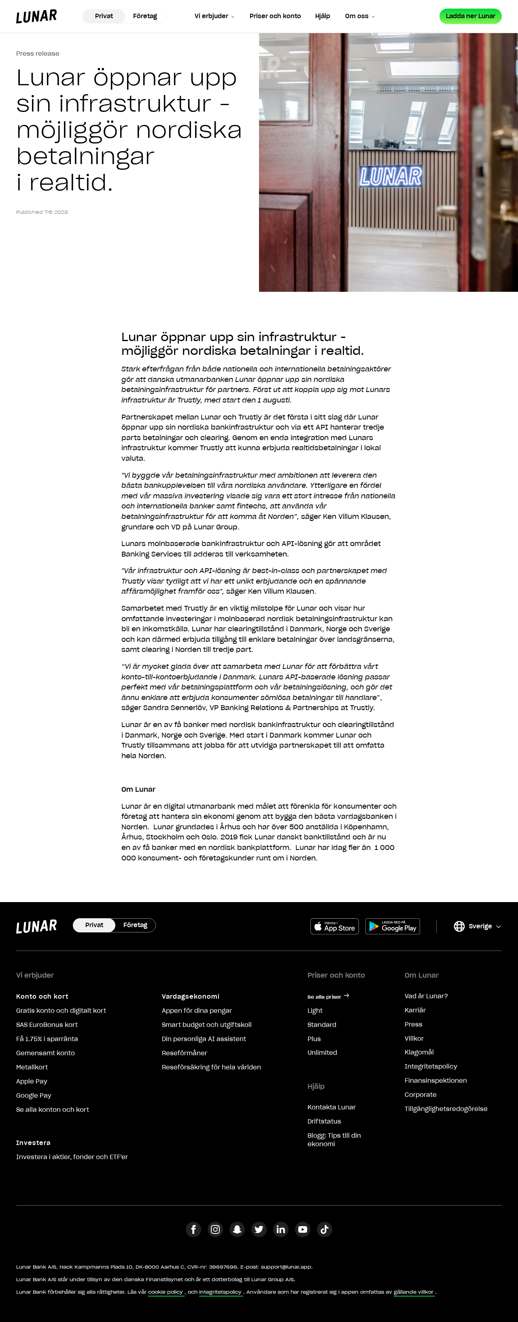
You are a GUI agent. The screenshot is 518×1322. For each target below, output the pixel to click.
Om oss (357, 16)
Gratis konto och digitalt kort (61, 1010)
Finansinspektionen (436, 1080)
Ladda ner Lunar (470, 16)
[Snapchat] (237, 1235)
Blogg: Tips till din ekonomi (334, 1140)
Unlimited (322, 1052)
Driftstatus (324, 1121)
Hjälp (322, 16)
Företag (145, 16)
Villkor (414, 1038)
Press (413, 1024)
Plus (314, 1039)
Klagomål (419, 1052)
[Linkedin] (281, 1235)
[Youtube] (302, 1235)
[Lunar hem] (36, 16)
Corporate (421, 1095)
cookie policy (165, 1292)
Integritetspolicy (431, 1066)
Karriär (415, 1010)
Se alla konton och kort (52, 1109)
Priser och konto (275, 16)
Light (315, 1010)
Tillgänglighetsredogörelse (446, 1109)
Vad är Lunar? (426, 996)
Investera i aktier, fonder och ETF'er (72, 1157)
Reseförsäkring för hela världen (211, 1067)
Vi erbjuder (211, 16)
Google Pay (33, 1095)
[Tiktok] (324, 1235)
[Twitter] (259, 1235)
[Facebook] (193, 1235)
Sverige (472, 928)
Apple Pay (31, 1081)
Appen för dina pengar (197, 1010)
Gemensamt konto (45, 1053)
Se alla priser (325, 997)
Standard (322, 1025)
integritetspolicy (220, 1292)
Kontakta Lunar (332, 1107)
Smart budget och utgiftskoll (207, 1025)
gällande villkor (413, 1292)
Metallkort (32, 1067)
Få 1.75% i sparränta (47, 1039)
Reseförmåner (184, 1053)
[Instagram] (215, 1235)
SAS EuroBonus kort (47, 1025)
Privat (104, 16)
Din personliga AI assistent (204, 1039)
